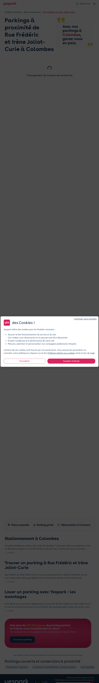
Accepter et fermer (71, 361)
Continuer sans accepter (85, 318)
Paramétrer (24, 361)
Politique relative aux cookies (61, 353)
